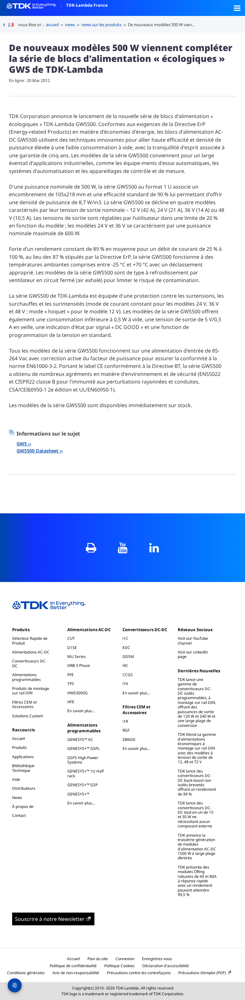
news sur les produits (101, 24)
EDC (126, 647)
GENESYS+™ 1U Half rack (85, 773)
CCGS (127, 674)
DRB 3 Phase (78, 665)
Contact (19, 815)
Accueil (18, 738)
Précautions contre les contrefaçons (139, 972)
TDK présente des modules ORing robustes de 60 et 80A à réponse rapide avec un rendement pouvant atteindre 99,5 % (197, 880)
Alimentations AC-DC (30, 652)
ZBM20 (128, 739)
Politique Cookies (119, 965)
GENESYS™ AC (80, 739)
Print (91, 547)
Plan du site (97, 958)
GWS (22, 444)
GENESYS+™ (78, 794)
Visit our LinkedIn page (193, 654)
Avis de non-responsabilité (75, 972)
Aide (16, 779)
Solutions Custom (27, 716)
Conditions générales (26, 972)
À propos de (22, 806)
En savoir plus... (84, 710)
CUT (71, 638)
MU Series (76, 656)
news (70, 24)
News (17, 797)
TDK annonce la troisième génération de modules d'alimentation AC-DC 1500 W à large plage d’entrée (197, 846)
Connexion (124, 958)
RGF (126, 730)
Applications (23, 756)
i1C (125, 638)
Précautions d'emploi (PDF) (202, 972)
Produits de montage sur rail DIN (30, 691)
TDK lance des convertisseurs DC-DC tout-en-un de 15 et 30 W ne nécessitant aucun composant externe (195, 814)
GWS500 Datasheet (37, 451)
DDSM (128, 656)
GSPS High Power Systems (82, 760)
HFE (70, 702)
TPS (70, 683)
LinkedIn (154, 547)
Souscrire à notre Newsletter (50, 918)
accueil (52, 24)
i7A (125, 683)
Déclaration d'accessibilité (165, 965)
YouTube (122, 547)
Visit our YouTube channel (193, 641)
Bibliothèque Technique (23, 768)
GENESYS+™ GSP (82, 784)
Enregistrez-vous (157, 958)
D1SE (72, 647)
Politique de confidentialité (73, 965)
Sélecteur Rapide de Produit (30, 641)
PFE (70, 674)
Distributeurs (23, 788)
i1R (125, 721)
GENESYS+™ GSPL (83, 748)
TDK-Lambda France (87, 5)
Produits (21, 629)
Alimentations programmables (26, 677)
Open (237, 8)
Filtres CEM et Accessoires (24, 704)
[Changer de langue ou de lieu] (13, 25)
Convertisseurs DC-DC (29, 663)
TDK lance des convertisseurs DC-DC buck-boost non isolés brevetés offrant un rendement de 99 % (197, 782)
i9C (125, 665)
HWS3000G (77, 693)
